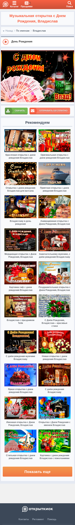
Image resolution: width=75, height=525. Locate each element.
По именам (22, 30)
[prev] (4, 76)
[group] (37, 42)
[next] (70, 76)
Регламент (38, 519)
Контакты (24, 519)
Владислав (39, 30)
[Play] (6, 42)
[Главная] (4, 5)
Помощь (51, 519)
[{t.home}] (37, 509)
